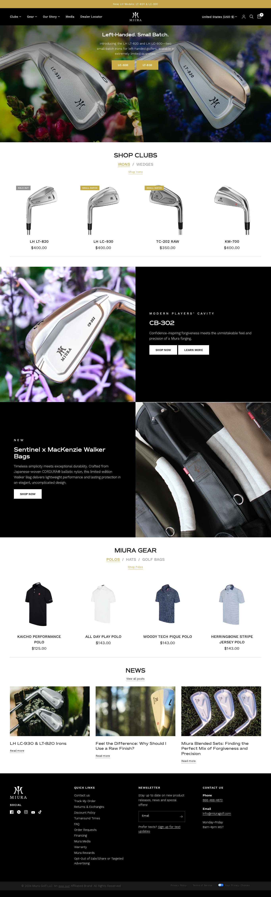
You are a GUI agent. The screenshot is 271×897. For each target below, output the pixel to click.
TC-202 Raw (167, 241)
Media (70, 16)
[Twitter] (19, 812)
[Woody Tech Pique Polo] (167, 604)
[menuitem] (17, 16)
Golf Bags (153, 559)
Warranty (80, 847)
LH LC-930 (103, 241)
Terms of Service (202, 885)
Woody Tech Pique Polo (167, 636)
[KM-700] (232, 208)
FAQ (77, 824)
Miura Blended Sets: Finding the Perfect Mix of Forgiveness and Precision (215, 748)
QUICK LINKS (84, 787)
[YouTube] (33, 812)
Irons (124, 164)
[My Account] (244, 16)
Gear (30, 16)
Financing (80, 835)
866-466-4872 (213, 800)
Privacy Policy (179, 885)
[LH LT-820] (39, 208)
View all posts (135, 678)
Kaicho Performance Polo (39, 639)
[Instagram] (26, 812)
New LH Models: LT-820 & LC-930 (135, 4)
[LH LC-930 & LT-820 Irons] (50, 711)
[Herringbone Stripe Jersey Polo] (232, 604)
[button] (123, 65)
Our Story (50, 16)
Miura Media (82, 841)
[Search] (251, 16)
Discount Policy (84, 812)
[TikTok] (40, 812)
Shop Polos (135, 567)
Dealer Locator (91, 16)
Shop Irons (135, 171)
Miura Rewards (84, 853)
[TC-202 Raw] (167, 208)
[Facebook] (11, 812)
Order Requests (85, 830)
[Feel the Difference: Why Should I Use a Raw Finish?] (135, 711)
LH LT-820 (39, 241)
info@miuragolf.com (217, 813)
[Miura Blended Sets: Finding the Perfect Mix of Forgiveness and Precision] (221, 711)
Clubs (14, 16)
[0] (258, 16)
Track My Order (85, 801)
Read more (17, 750)
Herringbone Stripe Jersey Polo (232, 639)
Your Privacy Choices (237, 885)
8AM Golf (64, 886)
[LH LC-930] (103, 208)
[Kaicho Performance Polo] (39, 604)
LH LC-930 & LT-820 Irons (38, 743)
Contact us (82, 795)
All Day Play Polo (103, 636)
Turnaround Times (87, 818)
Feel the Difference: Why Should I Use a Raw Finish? (131, 746)
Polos (113, 559)
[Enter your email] (181, 817)
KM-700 (232, 241)
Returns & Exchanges (89, 807)
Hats (131, 559)
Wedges (144, 164)
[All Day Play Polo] (103, 604)
